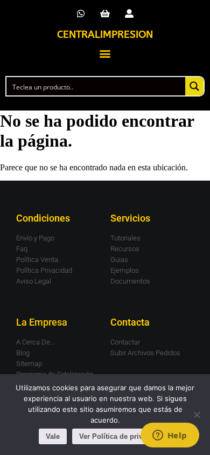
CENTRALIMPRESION (105, 34)
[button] (105, 53)
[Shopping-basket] (105, 14)
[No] (196, 414)
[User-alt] (129, 14)
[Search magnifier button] (194, 86)
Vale (53, 436)
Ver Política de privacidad (122, 436)
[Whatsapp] (81, 14)
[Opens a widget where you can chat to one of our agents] (169, 436)
